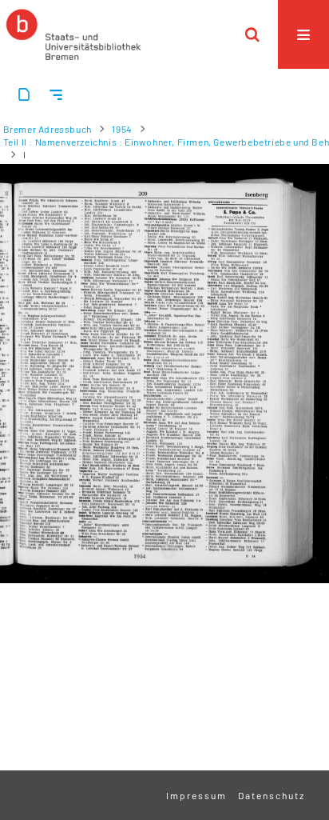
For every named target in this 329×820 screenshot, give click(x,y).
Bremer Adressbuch (47, 128)
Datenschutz (271, 795)
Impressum (196, 795)
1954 (122, 128)
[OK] (252, 34)
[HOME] (73, 34)
